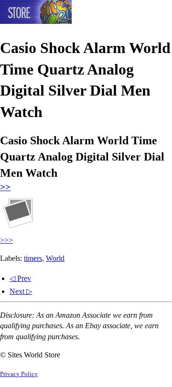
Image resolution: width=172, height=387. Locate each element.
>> (5, 187)
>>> (6, 240)
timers (33, 258)
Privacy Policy (19, 374)
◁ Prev (20, 278)
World (55, 258)
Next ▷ (21, 291)
